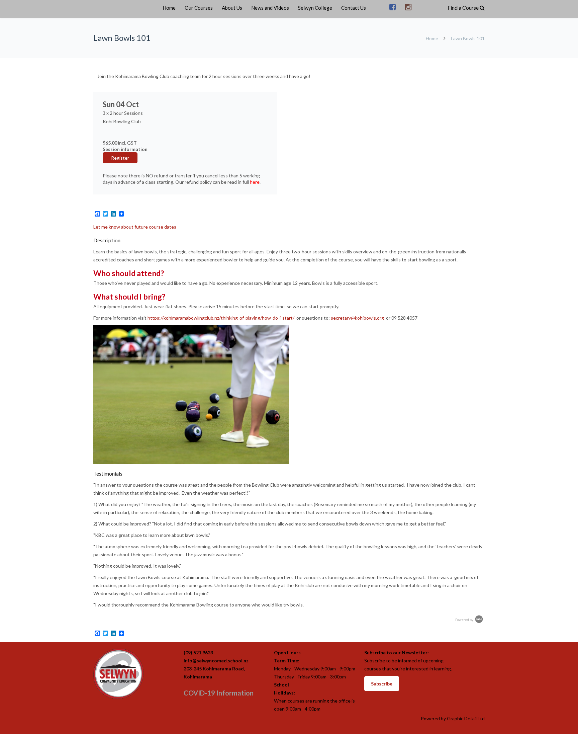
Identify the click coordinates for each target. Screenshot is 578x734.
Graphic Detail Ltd (466, 718)
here (255, 182)
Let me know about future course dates (134, 227)
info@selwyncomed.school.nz (216, 660)
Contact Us (353, 8)
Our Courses (199, 8)
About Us (232, 8)
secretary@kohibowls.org (357, 318)
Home (169, 8)
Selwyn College (315, 8)
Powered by (464, 620)
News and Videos (270, 8)
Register (120, 158)
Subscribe (381, 683)
